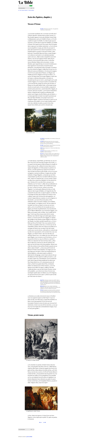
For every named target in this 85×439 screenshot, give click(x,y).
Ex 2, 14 (41, 153)
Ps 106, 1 (42, 145)
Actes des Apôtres (31, 10)
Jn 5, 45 (41, 141)
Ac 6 (41, 422)
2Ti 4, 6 (41, 290)
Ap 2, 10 (41, 280)
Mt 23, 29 (42, 286)
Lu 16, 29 (42, 150)
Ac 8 (44, 422)
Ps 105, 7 (42, 28)
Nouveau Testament (24, 10)
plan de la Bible (29, 436)
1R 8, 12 (41, 148)
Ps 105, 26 (42, 138)
